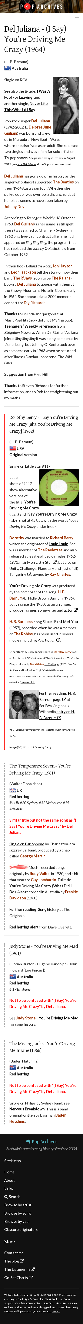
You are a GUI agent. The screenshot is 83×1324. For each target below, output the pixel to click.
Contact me (14, 1252)
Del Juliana (22, 29)
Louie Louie (58, 543)
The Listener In (17, 1269)
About (9, 1180)
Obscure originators (21, 1229)
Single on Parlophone (26, 844)
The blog (11, 1261)
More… (56, 1311)
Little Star (44, 562)
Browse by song (17, 1213)
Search (14, 1196)
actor (68, 610)
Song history (48, 909)
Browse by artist (17, 1204)
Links (8, 1188)
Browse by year (17, 1221)
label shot (18, 520)
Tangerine (17, 574)
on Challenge (51, 664)
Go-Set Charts (16, 1277)
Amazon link (28, 682)
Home (9, 1172)
